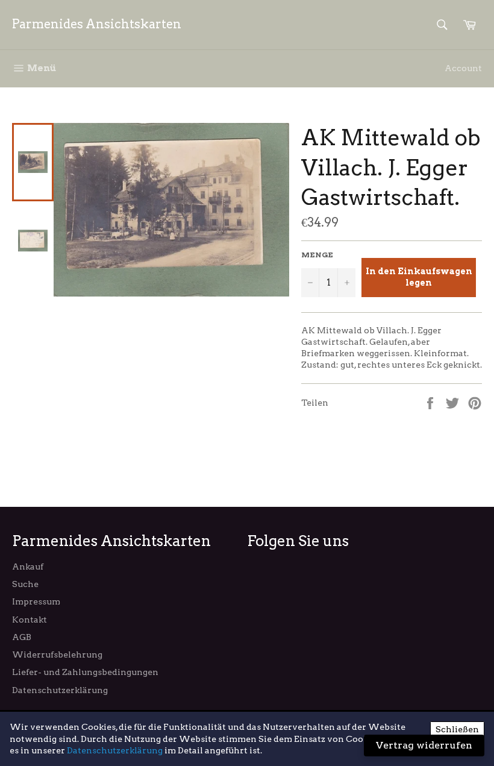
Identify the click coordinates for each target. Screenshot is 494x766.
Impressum (36, 601)
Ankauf (27, 566)
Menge (317, 254)
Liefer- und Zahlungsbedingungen (85, 672)
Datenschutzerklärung (60, 690)
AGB (21, 637)
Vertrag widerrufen (424, 745)
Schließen (457, 729)
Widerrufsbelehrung (57, 654)
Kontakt (29, 619)
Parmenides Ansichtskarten (96, 24)
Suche (25, 584)
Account (463, 68)
